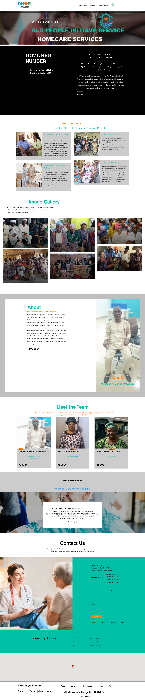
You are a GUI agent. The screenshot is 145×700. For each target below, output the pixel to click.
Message (93, 604)
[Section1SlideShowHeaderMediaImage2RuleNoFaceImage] (72, 528)
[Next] (138, 513)
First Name (93, 590)
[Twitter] (32, 349)
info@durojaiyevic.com (33, 456)
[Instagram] (38, 349)
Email (92, 597)
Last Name (112, 590)
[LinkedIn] (35, 349)
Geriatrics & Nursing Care (111, 162)
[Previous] (7, 513)
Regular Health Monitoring (111, 134)
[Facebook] (30, 349)
